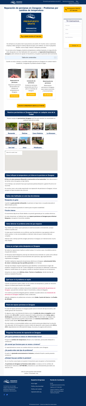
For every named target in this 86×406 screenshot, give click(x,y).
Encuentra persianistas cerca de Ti (52, 1)
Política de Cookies (36, 389)
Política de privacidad (37, 386)
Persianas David (35, 404)
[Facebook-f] (4, 394)
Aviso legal (34, 383)
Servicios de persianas (68, 1)
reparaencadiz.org (36, 392)
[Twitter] (7, 394)
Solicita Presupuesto (74, 3)
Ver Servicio (14, 96)
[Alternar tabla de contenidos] (54, 57)
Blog (77, 1)
